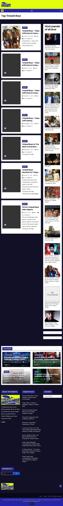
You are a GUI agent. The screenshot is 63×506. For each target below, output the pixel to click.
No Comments (28, 38)
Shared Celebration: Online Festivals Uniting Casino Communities (16, 359)
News (25, 27)
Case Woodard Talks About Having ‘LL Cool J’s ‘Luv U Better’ (51, 324)
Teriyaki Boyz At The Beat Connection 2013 (30, 146)
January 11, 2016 (28, 95)
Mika (37, 36)
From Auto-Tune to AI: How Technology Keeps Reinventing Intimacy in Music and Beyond (31, 429)
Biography (48, 166)
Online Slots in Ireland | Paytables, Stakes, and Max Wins (46, 359)
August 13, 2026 (9, 362)
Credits (3, 422)
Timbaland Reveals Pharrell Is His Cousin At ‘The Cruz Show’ (52, 47)
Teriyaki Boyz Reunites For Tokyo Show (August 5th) (30, 172)
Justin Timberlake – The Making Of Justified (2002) (52, 200)
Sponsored (8, 355)
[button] (60, 10)
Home (40, 496)
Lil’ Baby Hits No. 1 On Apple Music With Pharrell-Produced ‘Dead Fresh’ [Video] (31, 451)
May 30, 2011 (27, 212)
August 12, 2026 (40, 362)
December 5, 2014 (29, 123)
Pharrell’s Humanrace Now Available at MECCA (46, 375)
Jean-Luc (19, 362)
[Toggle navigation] (32, 10)
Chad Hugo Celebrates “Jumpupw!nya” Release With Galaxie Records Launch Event (31, 443)
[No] (61, 502)
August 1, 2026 (9, 378)
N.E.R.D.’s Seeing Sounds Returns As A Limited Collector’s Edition (15, 376)
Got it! (31, 503)
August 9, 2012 (28, 175)
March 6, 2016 (28, 68)
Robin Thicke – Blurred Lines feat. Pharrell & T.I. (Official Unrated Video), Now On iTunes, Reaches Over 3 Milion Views (52, 259)
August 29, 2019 (28, 36)
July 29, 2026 (39, 378)
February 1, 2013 (28, 149)
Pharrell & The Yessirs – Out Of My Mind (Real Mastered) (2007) (52, 86)
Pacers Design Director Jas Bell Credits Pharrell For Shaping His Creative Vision (30, 436)
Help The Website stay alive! (55, 496)
